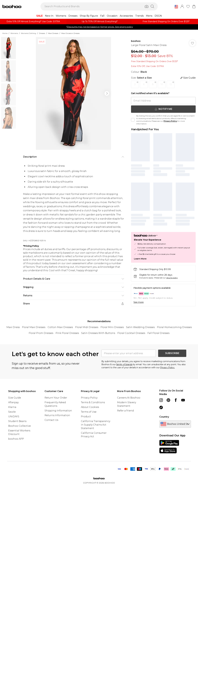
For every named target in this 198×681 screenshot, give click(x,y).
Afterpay (13, 402)
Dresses (42, 33)
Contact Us (51, 420)
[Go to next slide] (106, 93)
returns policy (172, 278)
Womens (14, 33)
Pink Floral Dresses (67, 333)
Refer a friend (125, 410)
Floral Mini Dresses (112, 327)
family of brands (124, 364)
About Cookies (90, 407)
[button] (176, 7)
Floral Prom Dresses (41, 333)
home (4, 33)
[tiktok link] (161, 407)
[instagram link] (161, 400)
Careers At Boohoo (128, 397)
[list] (73, 93)
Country (164, 416)
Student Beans (17, 421)
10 (161, 84)
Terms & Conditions (93, 402)
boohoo (136, 41)
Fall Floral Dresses (158, 333)
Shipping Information (58, 410)
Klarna (12, 407)
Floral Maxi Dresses (33, 327)
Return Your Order (56, 397)
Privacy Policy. (167, 367)
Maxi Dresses (53, 33)
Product (86, 416)
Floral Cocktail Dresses (131, 333)
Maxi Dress (13, 327)
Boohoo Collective (19, 425)
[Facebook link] (175, 400)
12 (171, 84)
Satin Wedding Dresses (140, 327)
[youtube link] (183, 400)
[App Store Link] (169, 446)
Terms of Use (88, 411)
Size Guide (14, 397)
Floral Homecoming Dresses (174, 327)
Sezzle (12, 411)
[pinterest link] (168, 400)
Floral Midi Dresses (86, 327)
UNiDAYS (13, 416)
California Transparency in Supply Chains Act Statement (95, 425)
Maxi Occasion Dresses (70, 33)
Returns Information (57, 415)
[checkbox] (133, 120)
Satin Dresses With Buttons (98, 333)
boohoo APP (16, 438)
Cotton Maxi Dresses (60, 327)
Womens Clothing (28, 33)
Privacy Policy (170, 121)
